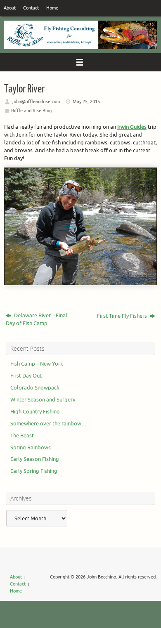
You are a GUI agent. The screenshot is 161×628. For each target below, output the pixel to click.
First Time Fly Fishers (122, 316)
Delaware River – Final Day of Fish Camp (36, 319)
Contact (31, 8)
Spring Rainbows (30, 447)
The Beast (22, 435)
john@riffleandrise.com (36, 101)
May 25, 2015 (86, 101)
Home (52, 8)
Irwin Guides (132, 127)
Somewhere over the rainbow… (48, 423)
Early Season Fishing (34, 459)
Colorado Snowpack (34, 388)
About (10, 8)
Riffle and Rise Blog (31, 110)
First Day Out (26, 376)
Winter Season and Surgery (42, 400)
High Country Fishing (35, 411)
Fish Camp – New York (36, 364)
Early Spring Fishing (33, 471)
